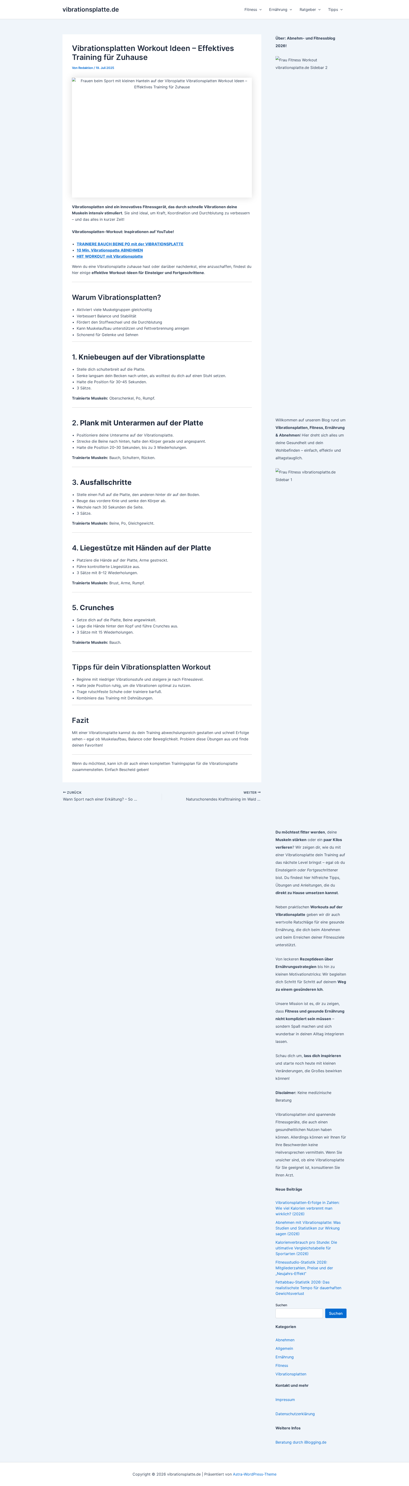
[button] (259, 9)
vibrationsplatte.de (90, 9)
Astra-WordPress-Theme (254, 1474)
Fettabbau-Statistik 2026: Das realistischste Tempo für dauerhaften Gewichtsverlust (308, 1288)
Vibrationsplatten (291, 1374)
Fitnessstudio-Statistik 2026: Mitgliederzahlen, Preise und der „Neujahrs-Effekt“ (304, 1268)
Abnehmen (285, 1339)
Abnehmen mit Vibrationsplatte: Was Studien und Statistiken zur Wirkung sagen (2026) (308, 1228)
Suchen (281, 1305)
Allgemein (284, 1348)
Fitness (282, 1365)
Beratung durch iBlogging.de (301, 1442)
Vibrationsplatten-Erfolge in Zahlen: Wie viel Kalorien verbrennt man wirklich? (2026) (307, 1208)
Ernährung (285, 1357)
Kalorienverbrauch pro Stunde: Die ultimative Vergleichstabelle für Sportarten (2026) (306, 1248)
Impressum (285, 1399)
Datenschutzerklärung (295, 1413)
